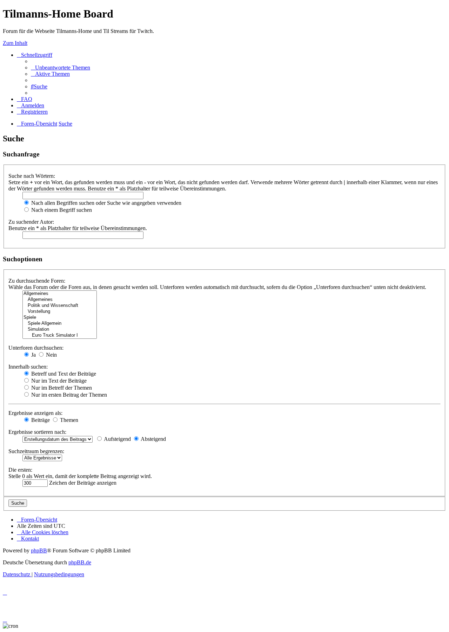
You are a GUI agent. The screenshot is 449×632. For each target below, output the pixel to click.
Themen (68, 420)
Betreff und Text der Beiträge (63, 374)
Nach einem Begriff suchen (61, 210)
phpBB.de (79, 562)
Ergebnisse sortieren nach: (37, 432)
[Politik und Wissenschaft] (59, 306)
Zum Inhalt (15, 43)
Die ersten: (20, 470)
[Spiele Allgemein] (59, 324)
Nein (51, 355)
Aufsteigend (117, 439)
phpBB (39, 550)
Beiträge (40, 420)
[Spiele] (59, 318)
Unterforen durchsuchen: (35, 348)
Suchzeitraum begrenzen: (36, 451)
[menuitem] (60, 67)
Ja (33, 355)
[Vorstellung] (59, 312)
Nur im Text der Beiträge (58, 381)
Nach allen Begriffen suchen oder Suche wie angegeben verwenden (105, 203)
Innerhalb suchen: (28, 367)
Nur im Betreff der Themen (61, 388)
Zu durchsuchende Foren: (36, 281)
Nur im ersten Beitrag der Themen (68, 395)
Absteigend (153, 439)
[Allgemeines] (59, 294)
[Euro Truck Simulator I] (59, 335)
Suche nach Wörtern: (31, 176)
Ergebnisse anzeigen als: (35, 413)
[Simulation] (59, 329)
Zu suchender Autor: (31, 222)
